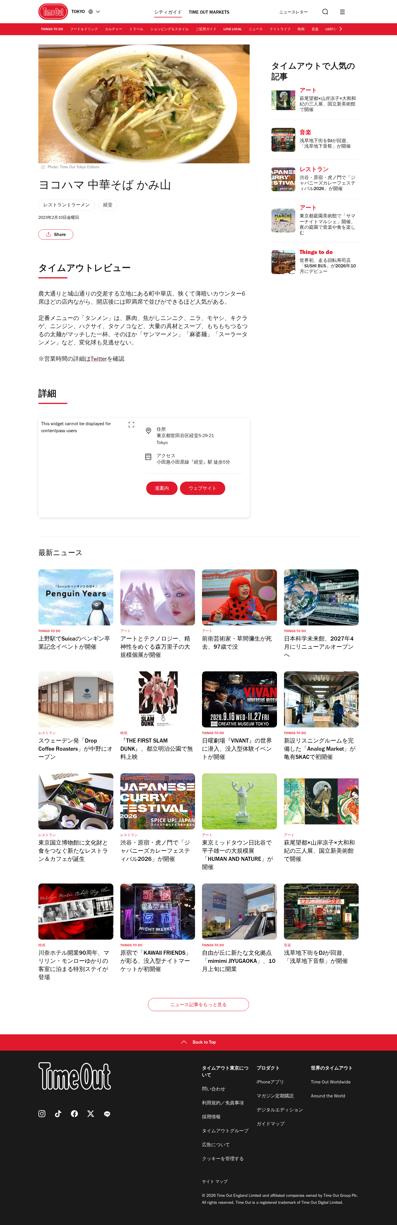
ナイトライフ (280, 29)
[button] (131, 424)
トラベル (136, 29)
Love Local (232, 29)
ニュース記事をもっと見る (198, 1005)
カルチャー (113, 29)
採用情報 (211, 1117)
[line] (106, 1113)
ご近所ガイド (206, 29)
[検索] (325, 11)
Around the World (328, 1096)
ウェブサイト (203, 489)
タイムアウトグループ (225, 1131)
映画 (301, 29)
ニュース (256, 29)
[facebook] (74, 1113)
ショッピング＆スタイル (169, 29)
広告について (216, 1145)
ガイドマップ (271, 1124)
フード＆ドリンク (84, 29)
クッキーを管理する (223, 1159)
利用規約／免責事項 (223, 1103)
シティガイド (168, 12)
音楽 (315, 29)
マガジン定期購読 (275, 1096)
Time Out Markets (209, 12)
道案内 (162, 489)
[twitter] (90, 1113)
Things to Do (52, 29)
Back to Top (204, 1042)
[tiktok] (58, 1113)
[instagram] (41, 1113)
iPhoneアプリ (270, 1082)
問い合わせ (213, 1089)
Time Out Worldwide (330, 1082)
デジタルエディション (280, 1110)
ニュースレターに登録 (293, 13)
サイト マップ (215, 1182)
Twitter (99, 360)
